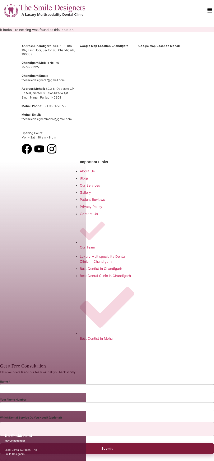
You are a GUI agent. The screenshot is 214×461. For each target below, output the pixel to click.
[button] (210, 10)
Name (5, 381)
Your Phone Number (13, 399)
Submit (107, 449)
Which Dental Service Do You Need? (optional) (31, 417)
